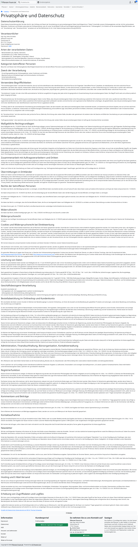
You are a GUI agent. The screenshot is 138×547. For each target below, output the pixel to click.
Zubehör (32, 7)
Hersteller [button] (67, 7)
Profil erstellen (39, 521)
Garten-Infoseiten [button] (77, 7)
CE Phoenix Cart (36, 545)
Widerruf (3, 537)
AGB (2, 527)
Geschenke (59, 7)
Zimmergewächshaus (22, 7)
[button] (130, 2)
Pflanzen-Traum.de (17, 545)
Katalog (6, 11)
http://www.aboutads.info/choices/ (11, 254)
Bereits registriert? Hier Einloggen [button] (52, 525)
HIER (10, 46)
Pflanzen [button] (4, 7)
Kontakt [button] (86, 535)
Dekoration (51, 7)
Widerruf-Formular (6, 540)
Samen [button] (11, 7)
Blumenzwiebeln (41, 7)
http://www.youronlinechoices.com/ (44, 254)
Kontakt (3, 534)
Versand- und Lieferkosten (9, 531)
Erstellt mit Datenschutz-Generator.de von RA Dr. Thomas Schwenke (21, 510)
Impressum (4, 521)
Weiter (69, 513)
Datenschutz (5, 524)
